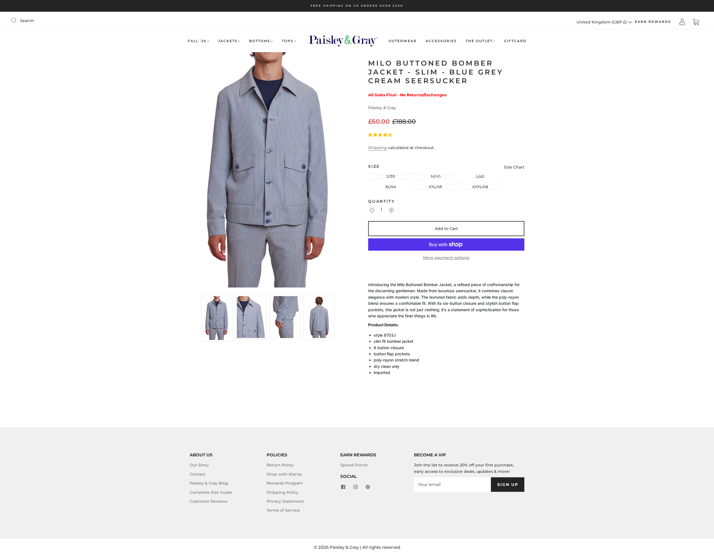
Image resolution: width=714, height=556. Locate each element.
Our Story (199, 465)
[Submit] (17, 20)
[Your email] (452, 484)
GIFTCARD (515, 41)
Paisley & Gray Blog (209, 483)
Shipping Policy (282, 492)
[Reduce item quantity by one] (371, 210)
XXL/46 (435, 186)
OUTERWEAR (403, 41)
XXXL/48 (480, 186)
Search (27, 20)
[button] (380, 134)
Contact (198, 474)
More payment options (446, 257)
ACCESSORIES (441, 41)
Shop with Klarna (284, 474)
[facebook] (343, 487)
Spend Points (354, 465)
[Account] (682, 21)
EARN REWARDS (653, 22)
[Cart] (696, 22)
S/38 (390, 176)
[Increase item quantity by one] (390, 210)
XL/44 (390, 186)
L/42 (480, 176)
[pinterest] (367, 487)
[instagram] (355, 487)
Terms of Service (283, 510)
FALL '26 (197, 41)
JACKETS (228, 41)
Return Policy (280, 465)
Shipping (377, 147)
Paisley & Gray (382, 107)
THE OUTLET (479, 41)
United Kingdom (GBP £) (602, 22)
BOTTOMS (259, 41)
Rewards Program (285, 483)
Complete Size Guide (211, 492)
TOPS (287, 41)
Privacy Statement (285, 501)
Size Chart (514, 167)
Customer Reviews (208, 501)
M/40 (435, 176)
